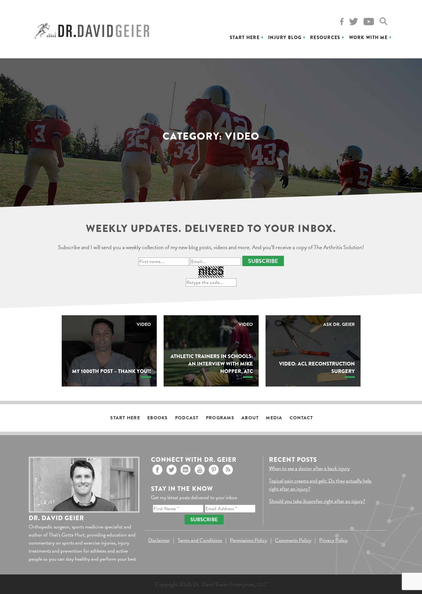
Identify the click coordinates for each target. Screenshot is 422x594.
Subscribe (263, 261)
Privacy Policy (333, 540)
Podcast (187, 417)
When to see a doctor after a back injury (309, 468)
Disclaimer (159, 540)
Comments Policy (293, 540)
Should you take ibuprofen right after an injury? (317, 501)
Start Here (245, 37)
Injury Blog (284, 37)
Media (274, 417)
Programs (220, 417)
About (250, 417)
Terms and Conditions (200, 540)
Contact (301, 417)
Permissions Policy (248, 540)
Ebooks (157, 417)
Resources (325, 37)
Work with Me (368, 37)
